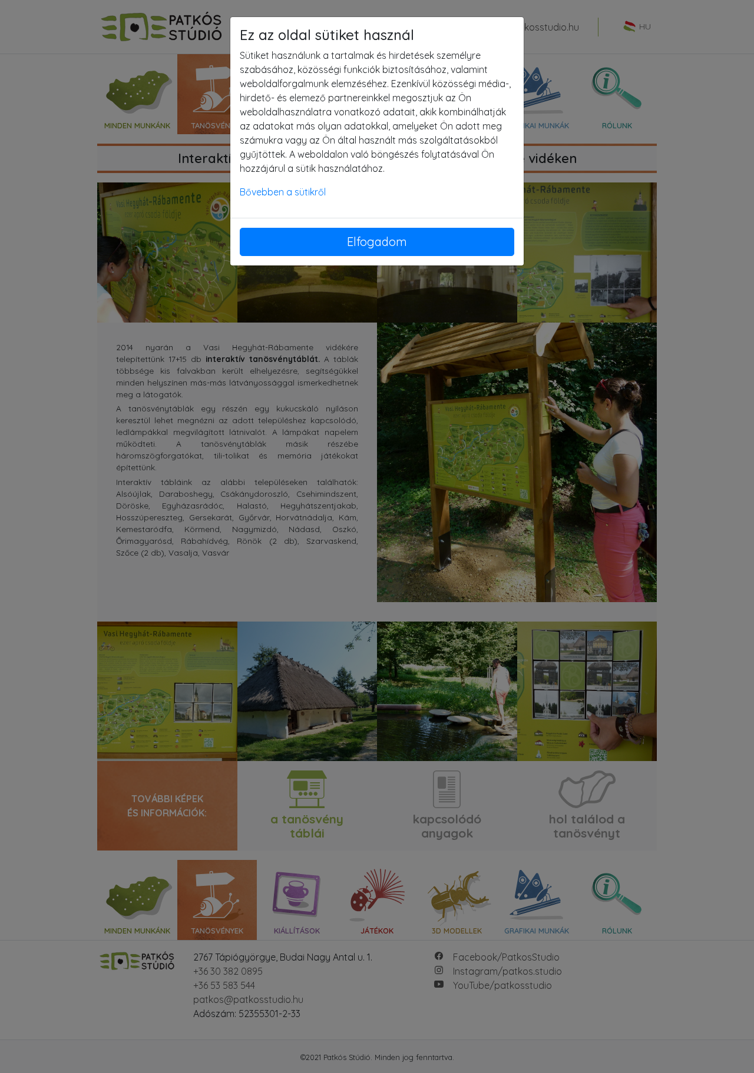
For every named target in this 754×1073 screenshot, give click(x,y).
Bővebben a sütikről (283, 192)
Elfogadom (377, 241)
